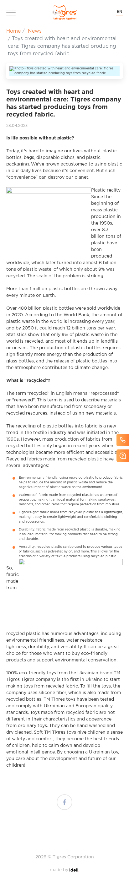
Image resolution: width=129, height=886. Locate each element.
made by (64, 870)
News (35, 31)
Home (13, 31)
